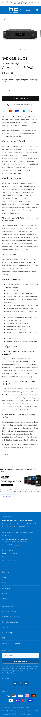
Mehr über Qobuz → (8, 496)
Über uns (5, 572)
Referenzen (6, 588)
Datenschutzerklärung (9, 673)
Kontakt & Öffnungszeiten (11, 643)
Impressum (22, 711)
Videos (4, 593)
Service (5, 627)
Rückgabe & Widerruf (9, 714)
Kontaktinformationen (25, 714)
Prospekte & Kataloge (10, 622)
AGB (36, 711)
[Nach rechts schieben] (25, 49)
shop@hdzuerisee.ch (12, 545)
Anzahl (4, 86)
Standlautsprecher (30, 445)
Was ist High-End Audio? (11, 611)
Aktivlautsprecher (9, 448)
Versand (30, 711)
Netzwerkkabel (25, 448)
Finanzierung (7, 633)
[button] (4, 10)
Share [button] (6, 455)
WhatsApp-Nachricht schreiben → (17, 539)
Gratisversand (12, 76)
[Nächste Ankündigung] (38, 3)
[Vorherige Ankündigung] (2, 3)
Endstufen (18, 445)
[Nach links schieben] (15, 49)
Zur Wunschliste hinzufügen (22, 105)
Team (4, 577)
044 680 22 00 (9, 536)
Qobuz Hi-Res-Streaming (11, 617)
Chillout (5, 599)
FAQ (3, 638)
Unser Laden (6, 583)
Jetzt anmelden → (20, 661)
